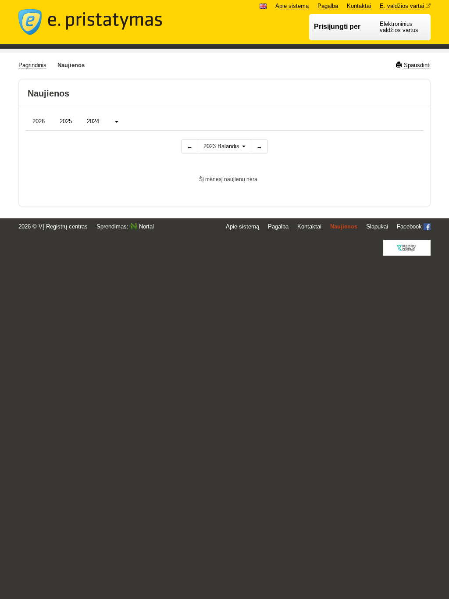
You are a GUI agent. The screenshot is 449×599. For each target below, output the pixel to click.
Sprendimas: (125, 226)
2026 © (53, 226)
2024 (93, 121)
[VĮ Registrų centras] (407, 248)
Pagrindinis (32, 65)
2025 (66, 121)
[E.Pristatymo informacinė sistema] (90, 22)
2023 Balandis (222, 146)
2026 (38, 121)
